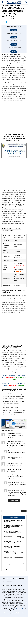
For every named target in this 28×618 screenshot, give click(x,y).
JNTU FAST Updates (18, 608)
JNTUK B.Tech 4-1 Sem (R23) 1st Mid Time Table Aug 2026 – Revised (13, 547)
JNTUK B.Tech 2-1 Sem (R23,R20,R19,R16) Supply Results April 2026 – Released (13, 568)
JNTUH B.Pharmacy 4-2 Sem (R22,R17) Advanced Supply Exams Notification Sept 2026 (14, 537)
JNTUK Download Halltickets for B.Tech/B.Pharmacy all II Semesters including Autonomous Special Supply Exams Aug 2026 (14, 552)
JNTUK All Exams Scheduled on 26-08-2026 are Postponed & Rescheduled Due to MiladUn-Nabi (13, 526)
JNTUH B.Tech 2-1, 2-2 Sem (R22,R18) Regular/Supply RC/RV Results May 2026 (12, 532)
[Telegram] (6, 21)
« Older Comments (14, 500)
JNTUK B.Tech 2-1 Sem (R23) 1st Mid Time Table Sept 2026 (13, 521)
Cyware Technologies (18, 613)
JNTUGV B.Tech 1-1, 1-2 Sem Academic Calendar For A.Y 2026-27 (12, 542)
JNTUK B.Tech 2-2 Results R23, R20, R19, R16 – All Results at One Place (14, 558)
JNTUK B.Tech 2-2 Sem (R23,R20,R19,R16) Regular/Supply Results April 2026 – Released (14, 563)
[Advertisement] (14, 117)
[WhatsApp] (2, 21)
